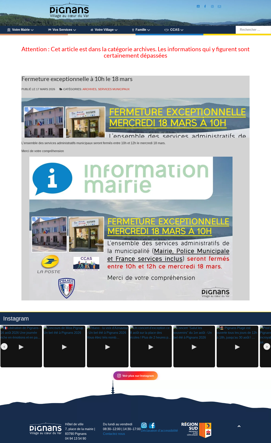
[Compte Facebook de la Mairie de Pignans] (205, 6)
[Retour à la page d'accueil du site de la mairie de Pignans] (69, 9)
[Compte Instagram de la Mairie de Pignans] (212, 6)
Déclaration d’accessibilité (159, 430)
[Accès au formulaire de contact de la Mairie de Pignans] (219, 6)
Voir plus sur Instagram (138, 375)
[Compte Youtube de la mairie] (199, 6)
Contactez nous (114, 433)
